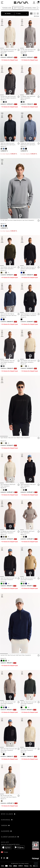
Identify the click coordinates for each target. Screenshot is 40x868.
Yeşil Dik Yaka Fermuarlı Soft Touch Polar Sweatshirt (29, 702)
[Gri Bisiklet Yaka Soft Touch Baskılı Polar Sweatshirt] (10, 514)
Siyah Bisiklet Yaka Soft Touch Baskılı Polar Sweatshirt (15, 437)
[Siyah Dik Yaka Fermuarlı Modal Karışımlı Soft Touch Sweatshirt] (10, 126)
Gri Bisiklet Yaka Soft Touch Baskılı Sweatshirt (28, 97)
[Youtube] (8, 858)
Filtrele (8, 13)
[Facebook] (2, 858)
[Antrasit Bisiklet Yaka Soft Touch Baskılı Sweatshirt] (10, 344)
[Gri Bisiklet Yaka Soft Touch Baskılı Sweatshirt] (30, 79)
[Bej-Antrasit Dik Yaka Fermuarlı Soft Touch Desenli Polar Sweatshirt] (10, 779)
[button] (2, 265)
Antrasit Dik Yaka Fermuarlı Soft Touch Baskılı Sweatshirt (8, 97)
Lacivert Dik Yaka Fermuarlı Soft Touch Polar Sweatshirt (16, 655)
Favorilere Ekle (18, 50)
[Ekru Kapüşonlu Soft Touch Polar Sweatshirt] (10, 468)
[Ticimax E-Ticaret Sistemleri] (35, 859)
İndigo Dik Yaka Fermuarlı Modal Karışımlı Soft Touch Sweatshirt (28, 144)
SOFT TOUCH (18, 8)
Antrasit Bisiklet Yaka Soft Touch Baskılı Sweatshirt (8, 361)
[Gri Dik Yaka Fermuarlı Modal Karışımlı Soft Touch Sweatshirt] (20, 188)
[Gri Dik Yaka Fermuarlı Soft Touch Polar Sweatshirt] (10, 685)
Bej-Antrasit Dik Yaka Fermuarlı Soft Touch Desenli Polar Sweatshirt (8, 796)
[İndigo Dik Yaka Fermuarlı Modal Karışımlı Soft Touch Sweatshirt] (30, 126)
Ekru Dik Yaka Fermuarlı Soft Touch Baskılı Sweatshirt (9, 50)
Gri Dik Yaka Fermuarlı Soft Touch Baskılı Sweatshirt (28, 50)
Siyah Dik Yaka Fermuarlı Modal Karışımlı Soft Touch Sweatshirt (8, 144)
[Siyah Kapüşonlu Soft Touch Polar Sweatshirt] (30, 468)
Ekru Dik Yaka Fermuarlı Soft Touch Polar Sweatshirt (29, 749)
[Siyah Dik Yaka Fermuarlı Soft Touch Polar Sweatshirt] (10, 561)
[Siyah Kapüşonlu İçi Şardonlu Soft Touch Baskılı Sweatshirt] (30, 297)
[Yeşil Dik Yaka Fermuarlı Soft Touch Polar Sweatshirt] (30, 685)
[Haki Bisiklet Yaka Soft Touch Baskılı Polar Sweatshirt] (10, 250)
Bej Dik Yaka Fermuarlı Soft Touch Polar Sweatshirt (28, 578)
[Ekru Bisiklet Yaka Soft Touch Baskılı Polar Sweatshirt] (30, 344)
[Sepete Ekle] (10, 44)
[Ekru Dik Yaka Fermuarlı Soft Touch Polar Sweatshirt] (30, 732)
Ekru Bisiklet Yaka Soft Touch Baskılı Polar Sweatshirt (28, 361)
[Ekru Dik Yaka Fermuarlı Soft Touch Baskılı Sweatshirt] (10, 33)
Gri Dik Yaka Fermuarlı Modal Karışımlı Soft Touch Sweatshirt (17, 220)
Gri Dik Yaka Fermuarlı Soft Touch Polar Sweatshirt (8, 702)
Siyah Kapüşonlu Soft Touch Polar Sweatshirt (28, 485)
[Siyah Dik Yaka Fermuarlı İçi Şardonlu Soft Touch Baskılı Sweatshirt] (30, 250)
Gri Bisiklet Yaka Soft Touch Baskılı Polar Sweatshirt (8, 532)
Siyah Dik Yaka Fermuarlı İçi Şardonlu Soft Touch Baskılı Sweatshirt (28, 267)
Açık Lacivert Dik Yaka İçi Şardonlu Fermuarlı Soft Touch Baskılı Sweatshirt (9, 314)
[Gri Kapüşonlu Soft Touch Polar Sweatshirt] (30, 514)
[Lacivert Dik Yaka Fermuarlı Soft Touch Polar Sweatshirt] (20, 623)
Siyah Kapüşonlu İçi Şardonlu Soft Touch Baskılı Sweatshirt (29, 314)
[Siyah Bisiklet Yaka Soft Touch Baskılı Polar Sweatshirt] (20, 406)
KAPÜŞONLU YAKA (30, 8)
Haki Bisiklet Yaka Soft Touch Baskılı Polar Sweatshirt (8, 267)
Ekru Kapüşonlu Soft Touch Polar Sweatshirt (8, 485)
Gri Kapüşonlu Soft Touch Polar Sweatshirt (27, 532)
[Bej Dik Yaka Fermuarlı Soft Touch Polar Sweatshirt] (30, 561)
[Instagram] (4, 858)
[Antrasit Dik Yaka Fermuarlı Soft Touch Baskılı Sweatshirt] (10, 79)
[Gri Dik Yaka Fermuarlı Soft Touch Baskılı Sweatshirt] (30, 33)
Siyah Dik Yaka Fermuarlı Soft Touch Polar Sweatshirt (9, 578)
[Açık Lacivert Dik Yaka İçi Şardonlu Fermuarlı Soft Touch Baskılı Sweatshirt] (10, 297)
